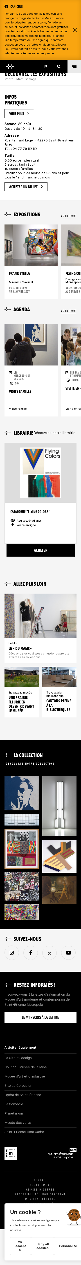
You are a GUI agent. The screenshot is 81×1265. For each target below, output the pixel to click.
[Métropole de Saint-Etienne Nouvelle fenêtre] (62, 1154)
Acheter (40, 550)
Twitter (49, 953)
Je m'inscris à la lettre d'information (40, 1019)
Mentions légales (40, 1199)
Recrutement (40, 1184)
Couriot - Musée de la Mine (25, 1067)
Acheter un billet (23, 187)
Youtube (68, 953)
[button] (74, 66)
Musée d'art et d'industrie (24, 1076)
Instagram (11, 953)
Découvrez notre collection (30, 763)
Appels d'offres (40, 1189)
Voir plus (16, 113)
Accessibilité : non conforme (40, 1194)
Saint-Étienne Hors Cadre (24, 1132)
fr (45, 66)
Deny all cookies (42, 1246)
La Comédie (13, 1104)
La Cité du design (18, 1058)
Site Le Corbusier (18, 1086)
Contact (40, 1180)
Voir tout (69, 215)
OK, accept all (21, 1246)
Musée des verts (17, 1123)
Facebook (30, 953)
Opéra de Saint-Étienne (22, 1095)
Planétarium (13, 1113)
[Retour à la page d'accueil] (10, 66)
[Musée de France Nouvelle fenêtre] (10, 1154)
